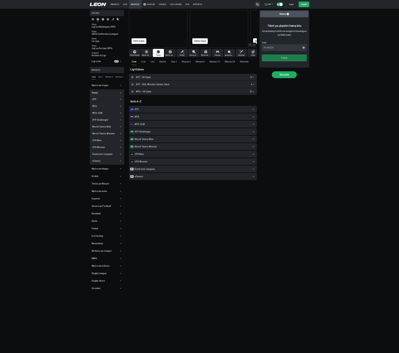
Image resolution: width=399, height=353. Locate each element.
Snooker (96, 288)
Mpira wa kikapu (100, 168)
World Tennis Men (101, 126)
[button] (257, 4)
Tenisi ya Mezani (100, 183)
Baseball (96, 213)
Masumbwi (97, 243)
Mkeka (283, 14)
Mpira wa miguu (100, 85)
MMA (94, 258)
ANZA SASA (139, 41)
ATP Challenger (100, 120)
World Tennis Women (103, 133)
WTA (94, 106)
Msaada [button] (284, 74)
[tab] (92, 19)
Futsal (95, 228)
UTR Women (98, 147)
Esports (96, 198)
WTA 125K (97, 113)
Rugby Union (98, 281)
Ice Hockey (97, 236)
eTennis (96, 161)
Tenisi (95, 93)
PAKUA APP (200, 41)
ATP (94, 99)
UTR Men (96, 140)
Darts (94, 221)
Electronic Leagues (102, 154)
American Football (101, 206)
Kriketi (95, 176)
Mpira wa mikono (101, 266)
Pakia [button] (284, 57)
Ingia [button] (291, 4)
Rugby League (99, 273)
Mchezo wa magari (102, 251)
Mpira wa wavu (99, 191)
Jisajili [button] (304, 4)
